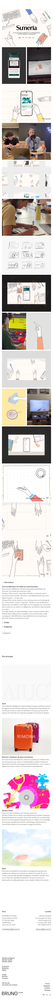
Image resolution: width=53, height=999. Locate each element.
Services (4, 976)
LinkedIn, (47, 988)
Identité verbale (7, 961)
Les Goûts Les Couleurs (9, 985)
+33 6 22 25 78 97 (9, 925)
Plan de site (5, 983)
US (47, 995)
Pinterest (47, 990)
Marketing (5, 968)
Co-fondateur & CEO (9, 918)
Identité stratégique (8, 958)
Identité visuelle (7, 960)
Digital (4, 970)
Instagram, (46, 986)
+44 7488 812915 (44, 925)
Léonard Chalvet (45, 916)
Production (5, 966)
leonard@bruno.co (43, 929)
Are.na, (47, 984)
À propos (5, 978)
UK (50, 995)
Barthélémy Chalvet (9, 916)
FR (43, 995)
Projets (4, 975)
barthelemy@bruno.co (10, 929)
